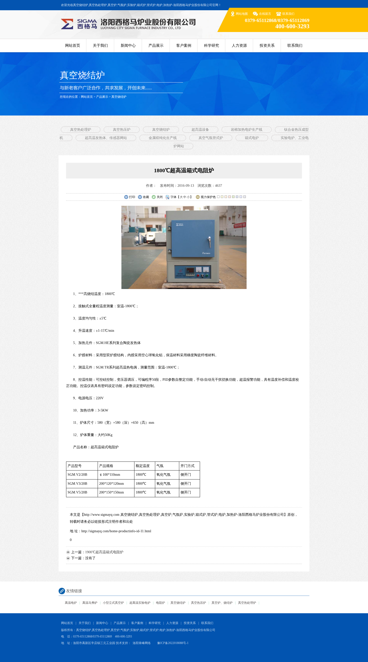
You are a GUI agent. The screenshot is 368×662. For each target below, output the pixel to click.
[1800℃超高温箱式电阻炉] (184, 288)
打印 (132, 197)
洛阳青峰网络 (142, 643)
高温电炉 (71, 602)
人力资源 (239, 46)
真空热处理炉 (80, 130)
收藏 (146, 197)
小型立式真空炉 (113, 602)
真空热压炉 (121, 130)
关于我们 (100, 46)
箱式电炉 (252, 138)
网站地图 (242, 14)
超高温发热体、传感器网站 (106, 138)
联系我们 (288, 14)
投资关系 (267, 46)
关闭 (160, 197)
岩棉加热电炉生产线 (246, 130)
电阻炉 (160, 602)
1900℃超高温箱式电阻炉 (104, 552)
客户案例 (183, 46)
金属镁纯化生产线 (163, 138)
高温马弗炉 (89, 602)
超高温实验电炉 (139, 602)
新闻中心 (128, 46)
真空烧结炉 (118, 96)
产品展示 (155, 46)
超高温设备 (200, 130)
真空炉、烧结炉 (222, 602)
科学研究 (211, 46)
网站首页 (72, 46)
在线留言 (265, 14)
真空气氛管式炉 (211, 138)
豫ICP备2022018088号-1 (173, 643)
